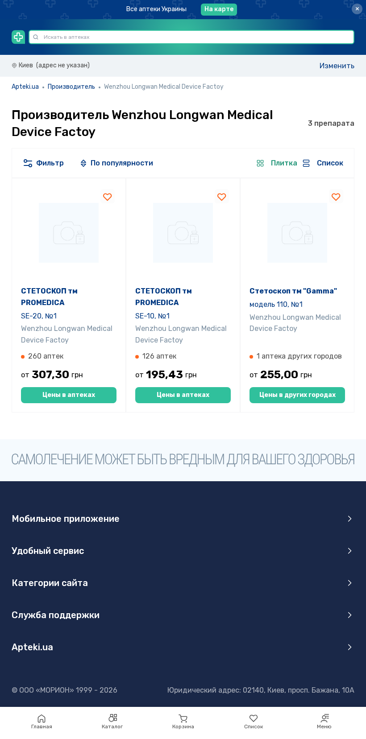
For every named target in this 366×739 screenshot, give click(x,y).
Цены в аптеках (68, 395)
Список (253, 726)
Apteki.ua (25, 87)
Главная (41, 726)
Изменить (337, 66)
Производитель (71, 87)
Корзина (183, 726)
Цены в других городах (297, 395)
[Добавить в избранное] (107, 196)
